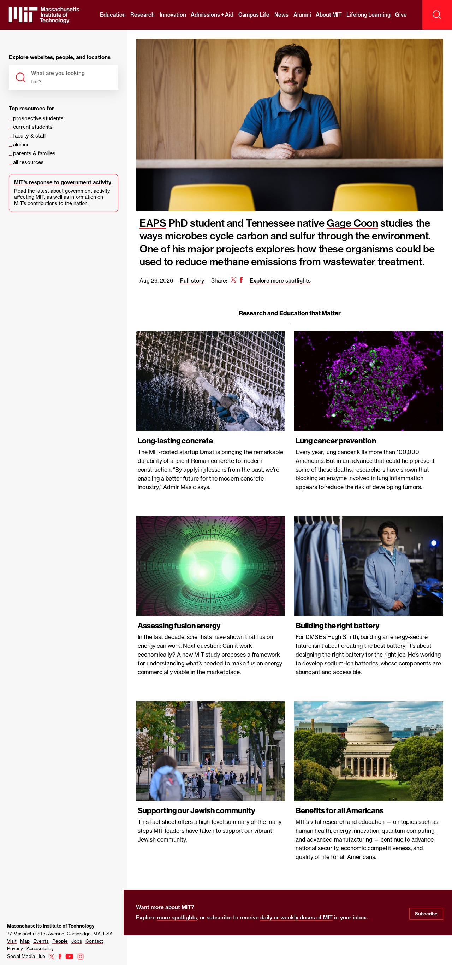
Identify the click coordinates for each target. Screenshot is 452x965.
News (281, 14)
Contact (94, 941)
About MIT (329, 14)
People (60, 941)
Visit (12, 941)
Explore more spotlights (280, 280)
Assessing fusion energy (179, 625)
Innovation (173, 14)
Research (142, 14)
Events (41, 941)
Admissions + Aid (212, 14)
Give (401, 14)
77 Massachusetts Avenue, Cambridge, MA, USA (60, 933)
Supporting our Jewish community (196, 810)
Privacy (15, 948)
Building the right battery (338, 625)
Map (25, 941)
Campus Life (254, 14)
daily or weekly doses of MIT (296, 917)
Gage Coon (352, 223)
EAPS (152, 223)
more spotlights (177, 917)
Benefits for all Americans (339, 810)
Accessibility (40, 948)
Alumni (302, 14)
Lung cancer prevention (336, 441)
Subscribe (426, 914)
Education (113, 14)
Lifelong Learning (368, 14)
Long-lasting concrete (175, 441)
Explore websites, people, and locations (60, 57)
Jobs (76, 941)
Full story (192, 280)
